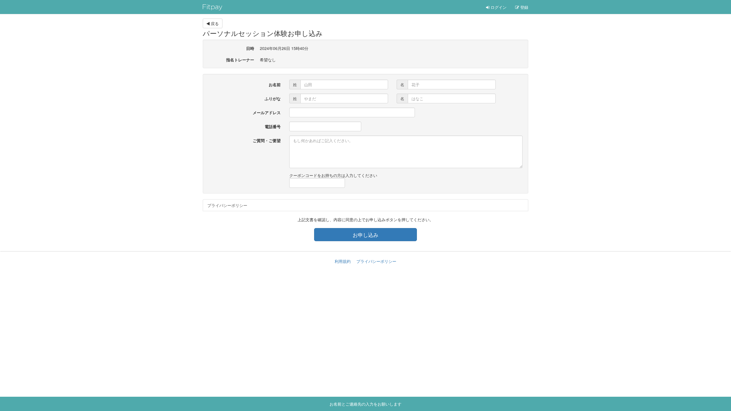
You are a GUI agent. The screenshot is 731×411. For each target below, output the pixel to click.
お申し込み (365, 234)
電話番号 (273, 126)
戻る (214, 23)
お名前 (275, 84)
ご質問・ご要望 (267, 140)
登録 (523, 7)
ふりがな (273, 98)
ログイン (498, 7)
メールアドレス (267, 112)
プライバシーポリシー (227, 205)
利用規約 (343, 261)
